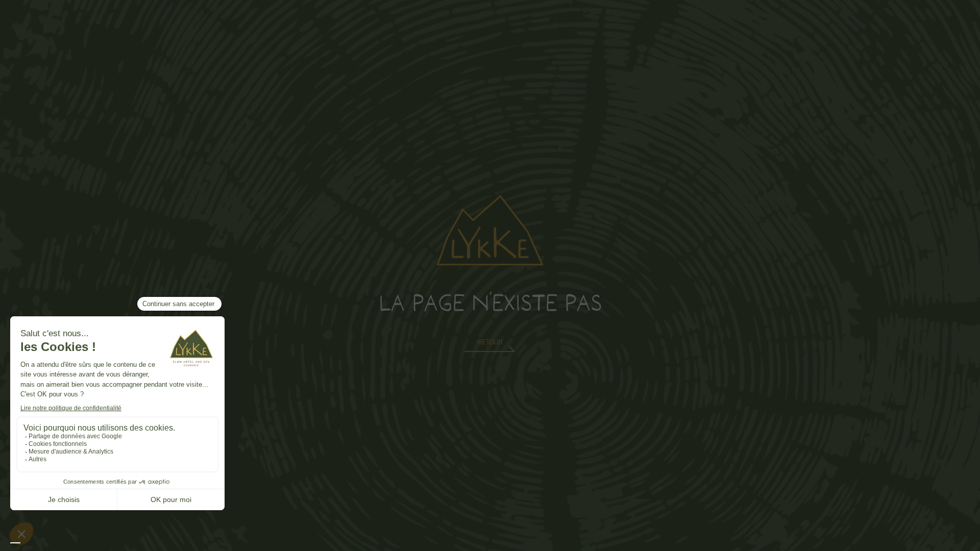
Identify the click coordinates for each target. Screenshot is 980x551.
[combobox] (15, 542)
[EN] (25, 542)
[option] (25, 542)
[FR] (15, 542)
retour (490, 342)
